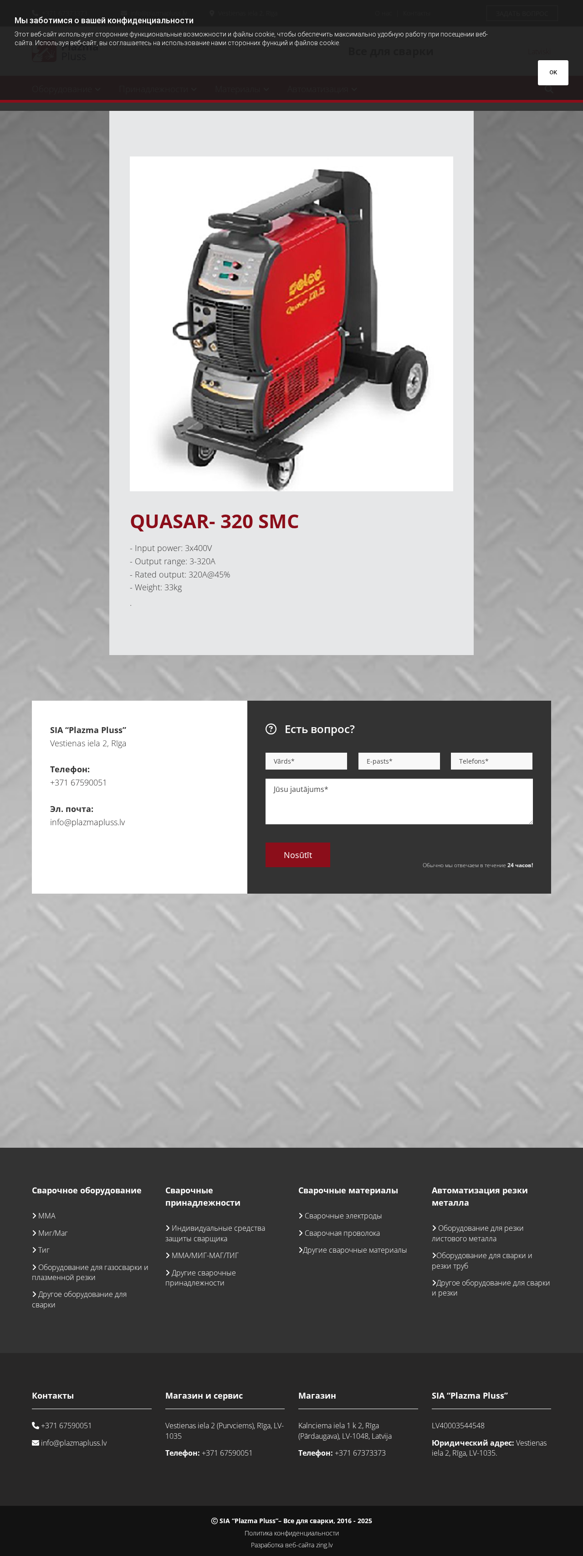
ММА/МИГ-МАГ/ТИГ (205, 1255)
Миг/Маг (53, 1233)
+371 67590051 (78, 782)
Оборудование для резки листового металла (478, 1233)
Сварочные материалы (348, 1190)
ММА (47, 1216)
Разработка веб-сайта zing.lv (291, 1544)
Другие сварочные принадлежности (200, 1278)
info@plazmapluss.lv (87, 822)
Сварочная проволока (342, 1233)
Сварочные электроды (343, 1216)
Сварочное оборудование (87, 1190)
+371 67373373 (360, 1453)
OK (553, 72)
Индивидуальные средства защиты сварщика (215, 1233)
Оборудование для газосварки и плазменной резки (90, 1272)
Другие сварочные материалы (355, 1250)
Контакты (53, 1395)
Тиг (44, 1250)
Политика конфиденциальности (292, 1533)
